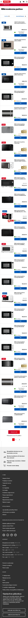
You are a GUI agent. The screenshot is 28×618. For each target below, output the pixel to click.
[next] (19, 439)
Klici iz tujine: (5, 547)
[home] (7, 2)
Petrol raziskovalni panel (8, 528)
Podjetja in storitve (7, 480)
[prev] (10, 439)
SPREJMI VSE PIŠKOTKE (14, 610)
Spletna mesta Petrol (7, 526)
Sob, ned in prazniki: (7, 552)
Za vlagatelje (5, 488)
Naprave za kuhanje (7, 4)
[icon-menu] (1, 1)
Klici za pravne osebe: (8, 554)
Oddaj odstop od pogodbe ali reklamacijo (13, 589)
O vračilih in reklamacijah (8, 587)
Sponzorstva (5, 497)
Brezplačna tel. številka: (8, 543)
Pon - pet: (5, 550)
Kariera (4, 485)
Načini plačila (5, 582)
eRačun (4, 514)
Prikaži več (14, 432)
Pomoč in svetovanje (7, 563)
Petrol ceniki (5, 567)
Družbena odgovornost (8, 492)
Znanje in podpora (7, 565)
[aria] (3, 535)
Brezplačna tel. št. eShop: (9, 545)
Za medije (5, 490)
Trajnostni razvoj (6, 483)
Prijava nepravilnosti (7, 495)
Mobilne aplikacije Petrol (8, 523)
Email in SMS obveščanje (8, 530)
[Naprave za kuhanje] (3, 4)
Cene (3, 580)
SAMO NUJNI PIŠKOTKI (14, 614)
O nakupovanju (6, 575)
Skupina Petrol (6, 478)
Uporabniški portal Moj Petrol (9, 510)
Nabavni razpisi (6, 502)
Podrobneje (6, 604)
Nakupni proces (6, 578)
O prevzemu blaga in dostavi (9, 585)
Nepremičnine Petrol (7, 499)
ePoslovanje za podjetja (8, 512)
